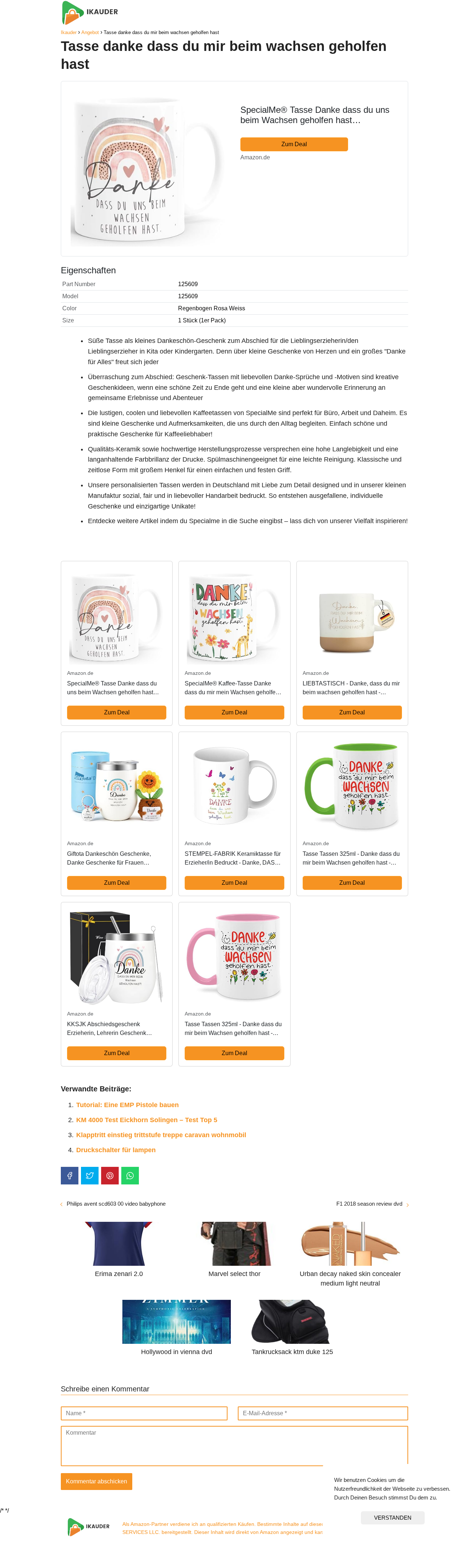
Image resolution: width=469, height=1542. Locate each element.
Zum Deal (294, 144)
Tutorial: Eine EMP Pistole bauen (127, 1105)
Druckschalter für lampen (116, 1150)
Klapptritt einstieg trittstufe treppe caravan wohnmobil (161, 1135)
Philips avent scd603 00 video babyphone (116, 1204)
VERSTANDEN (392, 1518)
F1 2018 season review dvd (369, 1204)
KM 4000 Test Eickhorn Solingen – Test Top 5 (146, 1120)
